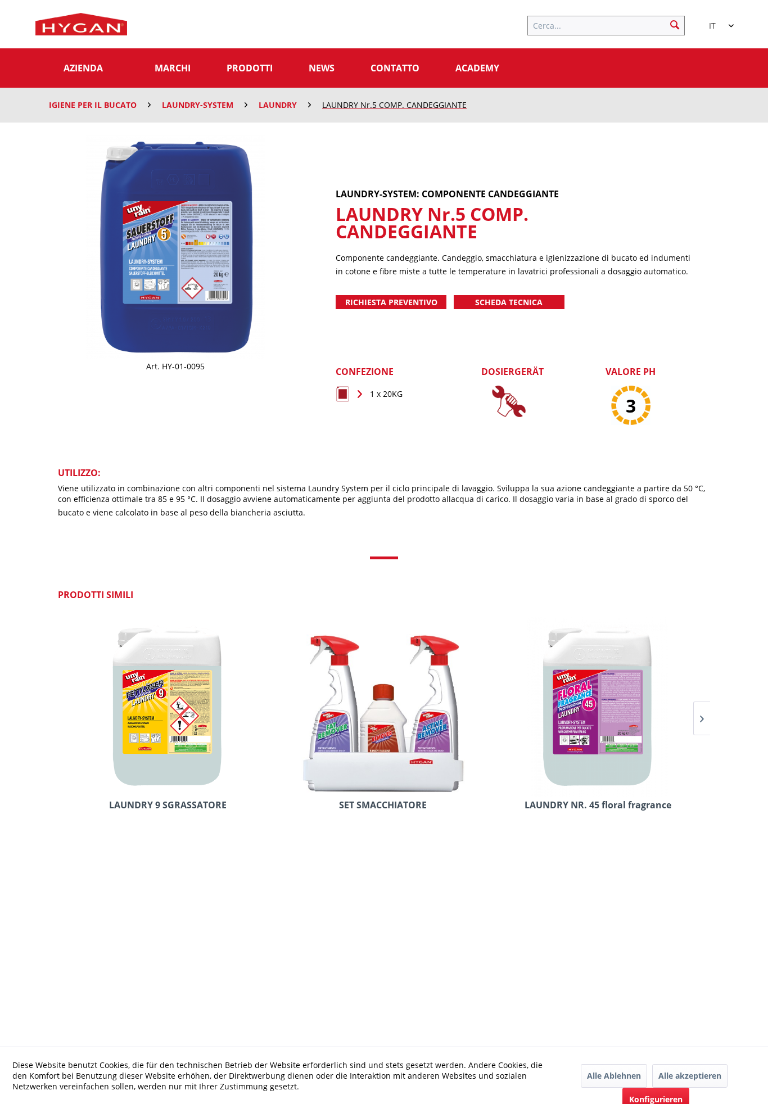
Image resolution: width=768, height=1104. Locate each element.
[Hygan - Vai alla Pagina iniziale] (81, 27)
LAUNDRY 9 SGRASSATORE (168, 805)
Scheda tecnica (509, 302)
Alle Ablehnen (614, 1075)
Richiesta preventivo (391, 302)
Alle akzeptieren (689, 1075)
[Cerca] (675, 24)
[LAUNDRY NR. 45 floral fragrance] (598, 707)
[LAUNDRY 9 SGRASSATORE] (168, 707)
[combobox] (715, 21)
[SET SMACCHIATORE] (382, 707)
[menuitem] (611, 24)
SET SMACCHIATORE (383, 805)
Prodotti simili (95, 595)
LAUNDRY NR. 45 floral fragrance (598, 805)
